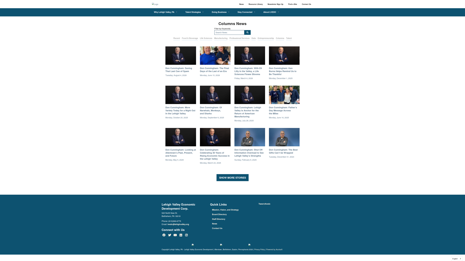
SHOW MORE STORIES (232, 177)
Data (254, 38)
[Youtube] (175, 235)
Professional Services (239, 38)
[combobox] (457, 258)
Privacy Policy (259, 249)
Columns (280, 38)
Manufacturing (221, 38)
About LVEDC (269, 12)
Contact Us (217, 228)
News (214, 223)
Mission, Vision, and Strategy (225, 209)
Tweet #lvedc (264, 203)
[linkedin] (180, 235)
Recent (176, 38)
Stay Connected (245, 12)
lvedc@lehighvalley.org (178, 224)
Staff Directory (218, 219)
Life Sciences (206, 38)
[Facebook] (164, 235)
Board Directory (219, 214)
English (455, 258)
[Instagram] (186, 235)
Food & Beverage (190, 38)
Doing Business (219, 12)
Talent (289, 38)
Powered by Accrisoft (274, 249)
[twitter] (169, 235)
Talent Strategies (193, 12)
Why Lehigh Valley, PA (164, 12)
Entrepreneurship (266, 38)
